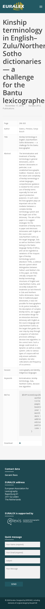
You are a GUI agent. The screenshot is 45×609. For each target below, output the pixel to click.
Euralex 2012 (35, 105)
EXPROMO (29, 600)
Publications (8, 108)
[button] (41, 6)
